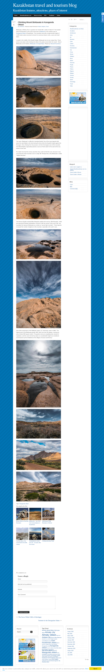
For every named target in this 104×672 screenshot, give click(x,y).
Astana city (46, 637)
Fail (71, 50)
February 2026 (71, 637)
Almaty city (50, 632)
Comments (74, 188)
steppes (46, 659)
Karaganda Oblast (21, 33)
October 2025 (71, 646)
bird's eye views (47, 639)
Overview (72, 62)
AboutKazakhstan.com (25, 15)
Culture (71, 43)
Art (70, 37)
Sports (71, 79)
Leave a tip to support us (76, 167)
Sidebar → (82, 19)
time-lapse (55, 659)
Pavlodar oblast (56, 655)
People (71, 64)
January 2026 (71, 640)
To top (87, 659)
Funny (71, 52)
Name (19, 579)
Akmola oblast (46, 630)
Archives (70, 629)
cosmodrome (45, 640)
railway (43, 656)
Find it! (19, 629)
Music (71, 58)
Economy (72, 45)
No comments (21, 26)
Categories (73, 26)
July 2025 (70, 652)
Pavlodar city (49, 655)
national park (55, 654)
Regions (72, 71)
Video (71, 86)
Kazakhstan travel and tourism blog (45, 5)
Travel (71, 83)
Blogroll (72, 164)
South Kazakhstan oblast (52, 657)
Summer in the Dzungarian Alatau (49, 620)
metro (58, 652)
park (45, 655)
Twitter (58, 15)
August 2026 (70, 631)
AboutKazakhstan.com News (77, 28)
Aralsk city (58, 635)
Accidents (72, 31)
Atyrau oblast (54, 637)
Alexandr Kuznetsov (55, 43)
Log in (71, 184)
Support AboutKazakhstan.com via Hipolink (78, 169)
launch (55, 650)
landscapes (48, 650)
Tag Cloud (45, 628)
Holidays (72, 56)
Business (72, 39)
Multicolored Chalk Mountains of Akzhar (47, 522)
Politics (71, 69)
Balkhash (42, 31)
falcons (58, 642)
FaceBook (51, 15)
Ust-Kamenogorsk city (54, 660)
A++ (75, 19)
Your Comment (22, 594)
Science (72, 75)
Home (15, 15)
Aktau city (53, 630)
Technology (72, 81)
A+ (72, 19)
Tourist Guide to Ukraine (75, 174)
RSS (45, 15)
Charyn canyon (53, 639)
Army (71, 35)
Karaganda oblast (24, 503)
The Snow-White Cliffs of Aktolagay (30, 617)
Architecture (73, 33)
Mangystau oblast (49, 652)
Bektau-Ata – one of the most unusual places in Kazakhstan (34, 523)
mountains (49, 654)
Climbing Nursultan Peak (48, 541)
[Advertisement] (76, 133)
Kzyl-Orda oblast (57, 648)
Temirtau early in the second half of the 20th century (21, 542)
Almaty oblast (49, 634)
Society (72, 77)
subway (50, 659)
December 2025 (71, 642)
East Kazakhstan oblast (49, 641)
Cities (71, 41)
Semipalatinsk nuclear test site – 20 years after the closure (35, 542)
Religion (72, 73)
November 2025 (71, 644)
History (71, 54)
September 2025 (71, 648)
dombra (49, 640)
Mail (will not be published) (25, 584)
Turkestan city (45, 660)
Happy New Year (49, 644)
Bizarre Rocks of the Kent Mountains (22, 522)
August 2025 (70, 650)
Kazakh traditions (50, 647)
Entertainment (73, 47)
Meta (71, 182)
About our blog (38, 15)
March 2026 (70, 635)
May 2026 (70, 633)
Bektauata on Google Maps (37, 43)
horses (55, 644)
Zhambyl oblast (45, 662)
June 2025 (70, 654)
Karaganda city (46, 646)
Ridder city (47, 656)
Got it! (95, 669)
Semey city (51, 656)
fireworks (44, 644)
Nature (71, 60)
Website (20, 589)
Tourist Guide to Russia (75, 172)
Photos (71, 67)
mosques (44, 654)
